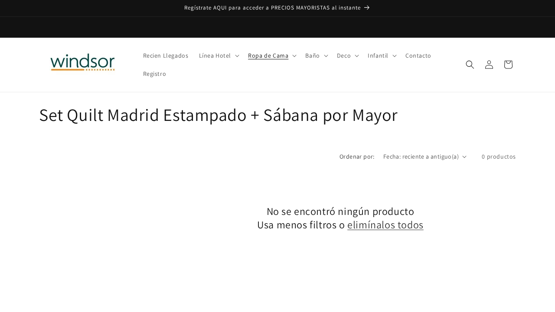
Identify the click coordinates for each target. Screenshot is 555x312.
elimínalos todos (385, 224)
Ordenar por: (357, 156)
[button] (218, 55)
